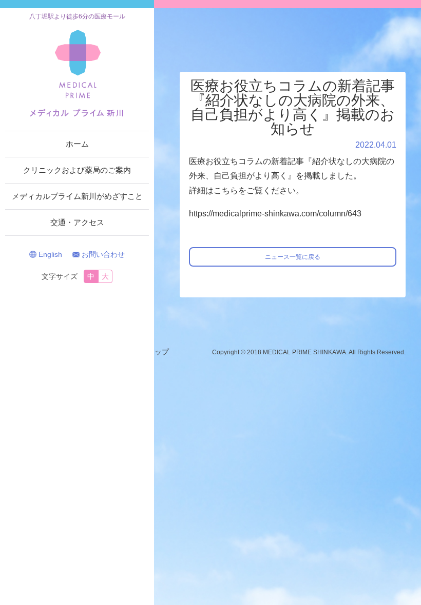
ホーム (77, 143)
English (50, 254)
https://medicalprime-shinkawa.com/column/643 (275, 213)
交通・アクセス (77, 222)
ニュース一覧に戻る (292, 256)
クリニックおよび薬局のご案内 (77, 170)
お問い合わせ (103, 254)
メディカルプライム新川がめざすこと (77, 196)
